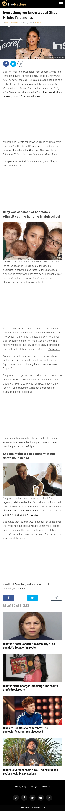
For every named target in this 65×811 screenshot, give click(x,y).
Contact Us (45, 787)
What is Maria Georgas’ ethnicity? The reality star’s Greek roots (30, 687)
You (31, 84)
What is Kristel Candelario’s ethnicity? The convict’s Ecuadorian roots (29, 645)
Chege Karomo (11, 22)
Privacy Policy (20, 787)
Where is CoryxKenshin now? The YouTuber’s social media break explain (30, 771)
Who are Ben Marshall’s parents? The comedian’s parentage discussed (25, 729)
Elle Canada (54, 349)
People (38, 22)
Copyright (34, 787)
